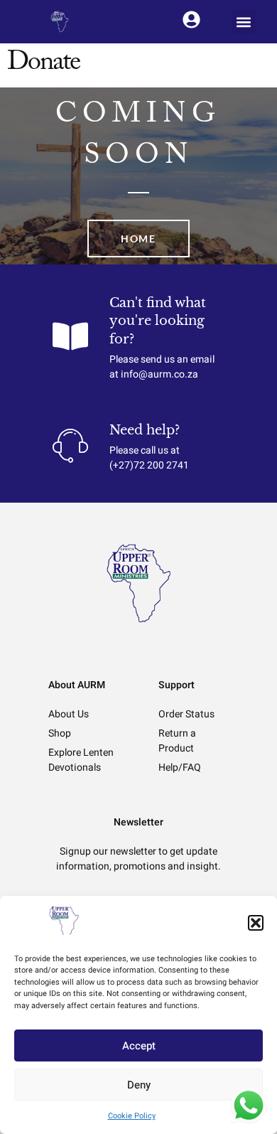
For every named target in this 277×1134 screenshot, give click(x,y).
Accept (139, 1046)
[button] (256, 923)
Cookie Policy (132, 1116)
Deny (139, 1085)
